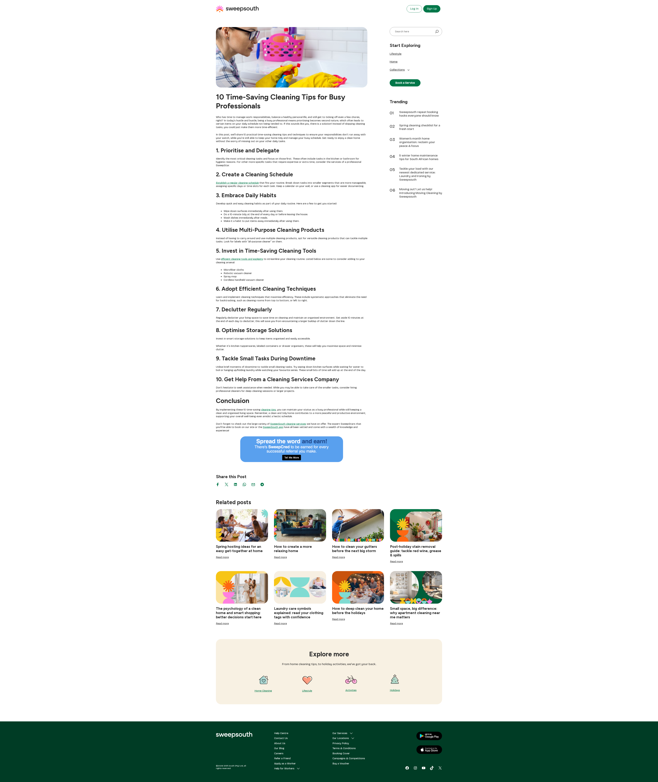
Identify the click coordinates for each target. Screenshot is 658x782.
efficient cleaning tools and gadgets (242, 259)
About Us (279, 743)
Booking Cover (341, 753)
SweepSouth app (273, 427)
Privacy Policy (340, 743)
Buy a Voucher (340, 763)
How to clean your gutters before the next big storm (354, 548)
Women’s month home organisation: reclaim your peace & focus (417, 142)
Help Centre (281, 733)
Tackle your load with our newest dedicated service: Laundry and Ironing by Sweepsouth (417, 174)
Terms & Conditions (344, 748)
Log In (414, 8)
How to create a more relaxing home (293, 548)
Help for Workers (284, 768)
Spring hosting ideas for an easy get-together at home (239, 548)
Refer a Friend (282, 758)
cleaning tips (268, 409)
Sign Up (432, 8)
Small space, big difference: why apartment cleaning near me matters (415, 612)
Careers (278, 753)
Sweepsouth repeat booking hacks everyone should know (419, 113)
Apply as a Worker (285, 763)
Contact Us (281, 738)
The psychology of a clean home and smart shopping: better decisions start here (238, 612)
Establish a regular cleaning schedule (237, 182)
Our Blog (279, 748)
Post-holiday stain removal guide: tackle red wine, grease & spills (415, 550)
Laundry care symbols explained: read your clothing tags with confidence (298, 612)
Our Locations (340, 738)
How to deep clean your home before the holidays (358, 610)
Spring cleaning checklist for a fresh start (419, 127)
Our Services (339, 733)
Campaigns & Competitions (348, 758)
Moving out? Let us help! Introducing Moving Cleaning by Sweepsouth (420, 192)
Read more (222, 557)
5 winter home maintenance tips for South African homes (418, 157)
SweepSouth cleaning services (288, 423)
